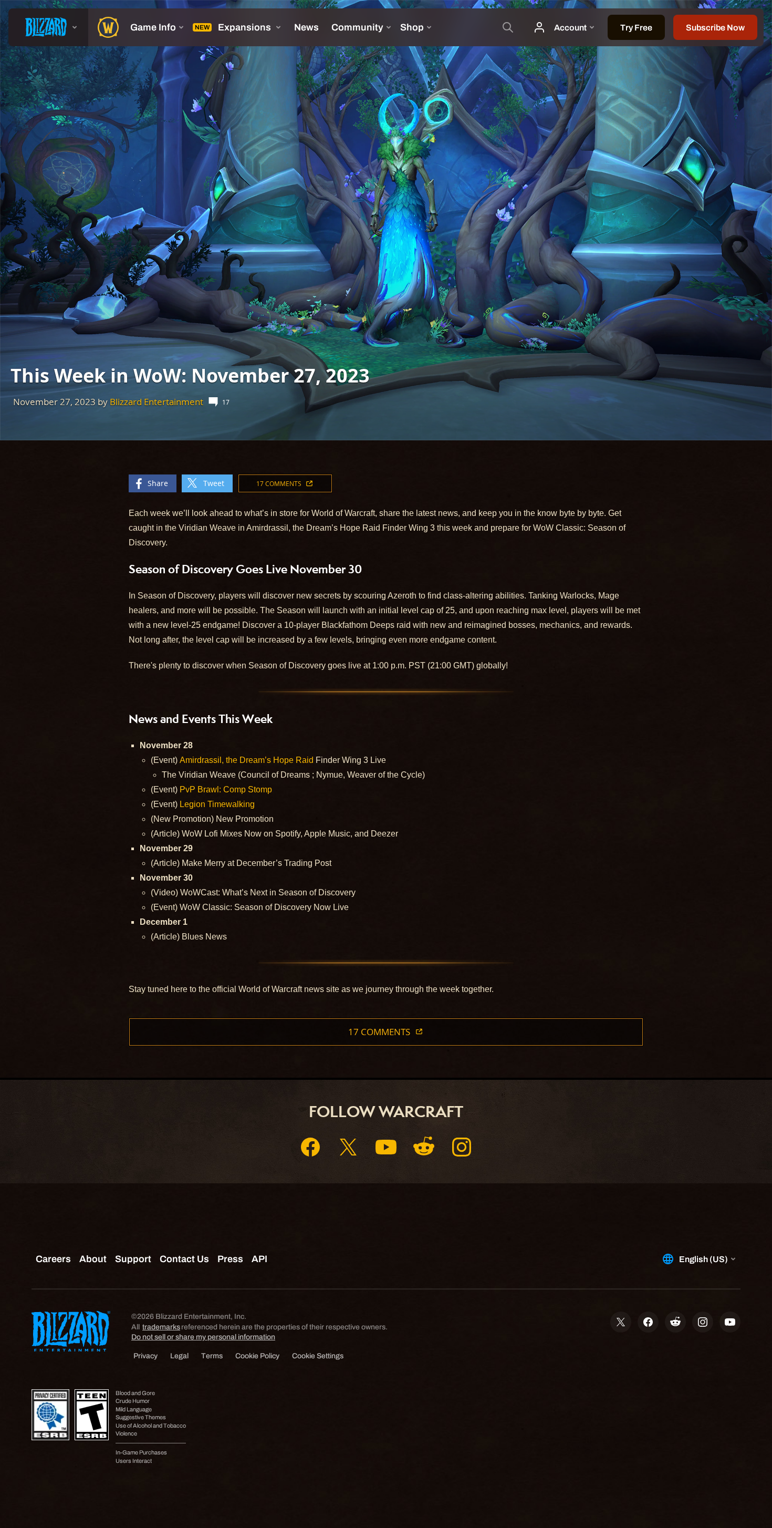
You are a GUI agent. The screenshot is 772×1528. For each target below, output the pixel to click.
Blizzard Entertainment (156, 402)
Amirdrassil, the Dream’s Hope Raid (247, 760)
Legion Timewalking (217, 804)
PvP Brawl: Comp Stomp (226, 789)
